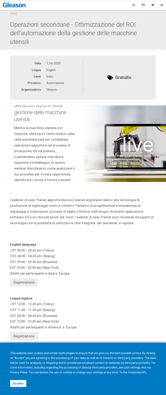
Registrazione (24, 282)
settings (98, 372)
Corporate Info (137, 372)
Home (13, 13)
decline (44, 372)
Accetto (18, 383)
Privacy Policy (18, 372)
